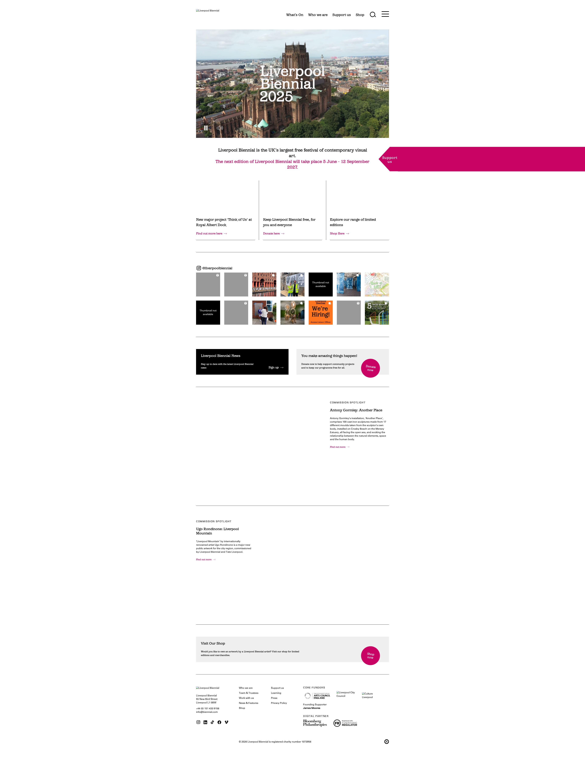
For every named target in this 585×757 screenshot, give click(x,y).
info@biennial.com (207, 712)
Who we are (246, 688)
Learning (276, 693)
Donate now (371, 368)
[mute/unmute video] (219, 128)
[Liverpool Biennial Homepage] (207, 13)
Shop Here (337, 233)
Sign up (274, 367)
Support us (277, 688)
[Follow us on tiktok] (212, 722)
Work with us (246, 698)
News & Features (248, 703)
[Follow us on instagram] (198, 722)
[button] (208, 285)
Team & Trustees (248, 693)
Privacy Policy (279, 703)
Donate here (271, 233)
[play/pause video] (206, 128)
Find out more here (209, 233)
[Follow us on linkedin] (205, 722)
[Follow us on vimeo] (226, 722)
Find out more (337, 447)
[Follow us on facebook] (219, 722)
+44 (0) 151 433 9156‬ (207, 708)
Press (274, 698)
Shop (242, 708)
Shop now (370, 656)
